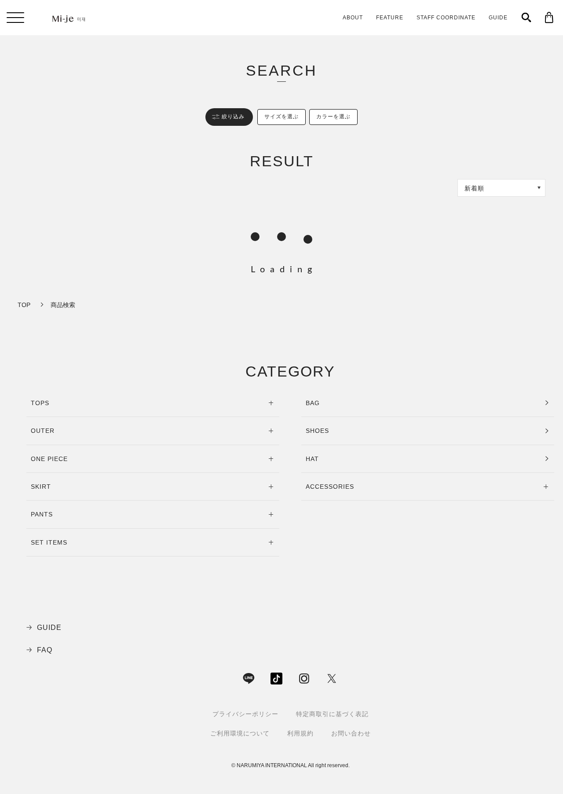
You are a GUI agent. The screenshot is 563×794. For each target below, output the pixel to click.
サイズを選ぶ (281, 116)
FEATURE (389, 18)
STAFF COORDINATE (446, 18)
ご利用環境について (240, 733)
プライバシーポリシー (245, 713)
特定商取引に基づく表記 (332, 713)
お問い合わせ (351, 733)
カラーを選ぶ (333, 116)
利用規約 (300, 733)
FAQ (44, 650)
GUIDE (498, 18)
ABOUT (353, 18)
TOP (24, 304)
